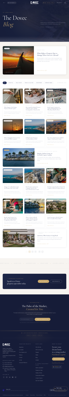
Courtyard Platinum (23, 362)
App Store (54, 390)
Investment (39, 82)
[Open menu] (65, 2)
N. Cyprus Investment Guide (42, 364)
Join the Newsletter (42, 319)
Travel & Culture (29, 82)
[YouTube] (13, 377)
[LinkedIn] (10, 377)
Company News (48, 82)
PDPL (45, 395)
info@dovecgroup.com (9, 366)
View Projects (56, 281)
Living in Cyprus (39, 378)
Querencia (21, 347)
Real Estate (19, 82)
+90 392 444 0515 (8, 364)
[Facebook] (4, 377)
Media (37, 354)
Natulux (20, 354)
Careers (27, 395)
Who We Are (38, 347)
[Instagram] (7, 377)
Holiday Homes (39, 372)
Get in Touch (43, 281)
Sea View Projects (39, 380)
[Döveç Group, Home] (34, 2)
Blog (37, 357)
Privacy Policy (32, 395)
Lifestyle (10, 82)
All (5, 82)
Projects (59, 2)
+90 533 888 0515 (8, 362)
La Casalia (21, 349)
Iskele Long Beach (39, 367)
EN (4, 2)
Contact (37, 360)
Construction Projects (40, 375)
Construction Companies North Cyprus (9, 356)
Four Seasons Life (22, 352)
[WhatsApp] (16, 377)
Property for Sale (39, 370)
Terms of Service (39, 395)
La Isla (20, 360)
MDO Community (39, 349)
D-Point (20, 357)
